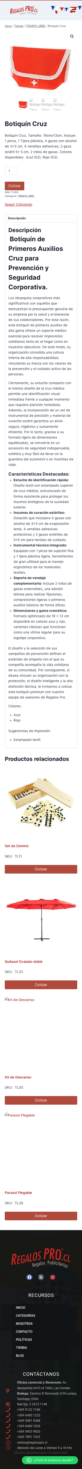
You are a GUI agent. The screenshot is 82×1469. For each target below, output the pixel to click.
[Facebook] (29, 1277)
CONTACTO (24, 1332)
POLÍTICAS (24, 1340)
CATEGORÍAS (25, 1316)
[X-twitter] (41, 1277)
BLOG (20, 1356)
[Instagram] (53, 1277)
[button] (72, 36)
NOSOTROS (24, 1324)
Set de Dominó (16, 846)
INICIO (20, 1308)
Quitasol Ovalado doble (24, 962)
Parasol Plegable (18, 1193)
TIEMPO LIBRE (26, 195)
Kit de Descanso (18, 1077)
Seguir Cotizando (18, 204)
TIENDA (21, 1348)
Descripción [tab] (17, 218)
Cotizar (14, 186)
